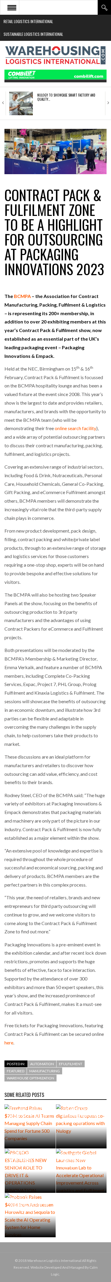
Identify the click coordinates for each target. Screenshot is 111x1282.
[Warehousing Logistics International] (55, 55)
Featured (15, 1071)
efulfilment (70, 1064)
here (8, 1042)
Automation (42, 1064)
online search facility (75, 428)
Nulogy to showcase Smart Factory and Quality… (66, 97)
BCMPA (22, 296)
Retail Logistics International (28, 21)
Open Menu (11, 7)
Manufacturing (44, 1071)
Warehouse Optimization (30, 1078)
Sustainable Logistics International (33, 34)
